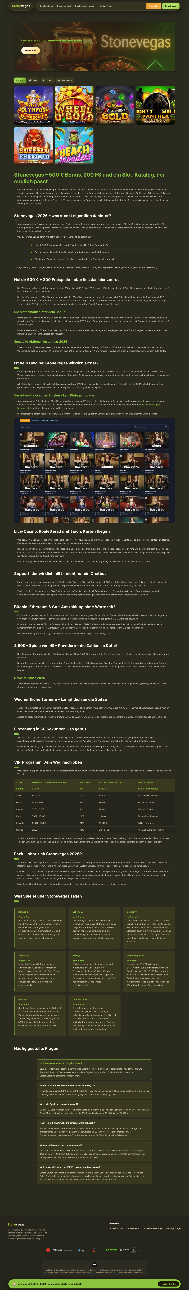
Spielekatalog (46, 6)
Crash (49, 80)
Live (35, 80)
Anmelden (153, 6)
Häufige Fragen (106, 6)
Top (21, 80)
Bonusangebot (64, 6)
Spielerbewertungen (84, 6)
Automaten (67, 80)
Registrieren (170, 6)
